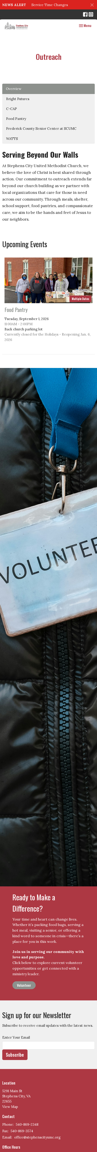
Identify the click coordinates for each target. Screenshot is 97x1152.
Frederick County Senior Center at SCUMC (41, 128)
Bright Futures (17, 99)
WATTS (12, 139)
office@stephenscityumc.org (37, 1137)
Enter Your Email (16, 1037)
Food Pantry (16, 119)
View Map (10, 1107)
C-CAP (11, 109)
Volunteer (24, 985)
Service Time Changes (49, 5)
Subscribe (15, 1054)
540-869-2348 (27, 1124)
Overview (13, 89)
